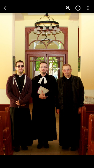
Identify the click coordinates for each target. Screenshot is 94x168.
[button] (14, 84)
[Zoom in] (68, 8)
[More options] (88, 8)
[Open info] (78, 8)
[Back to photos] (6, 8)
